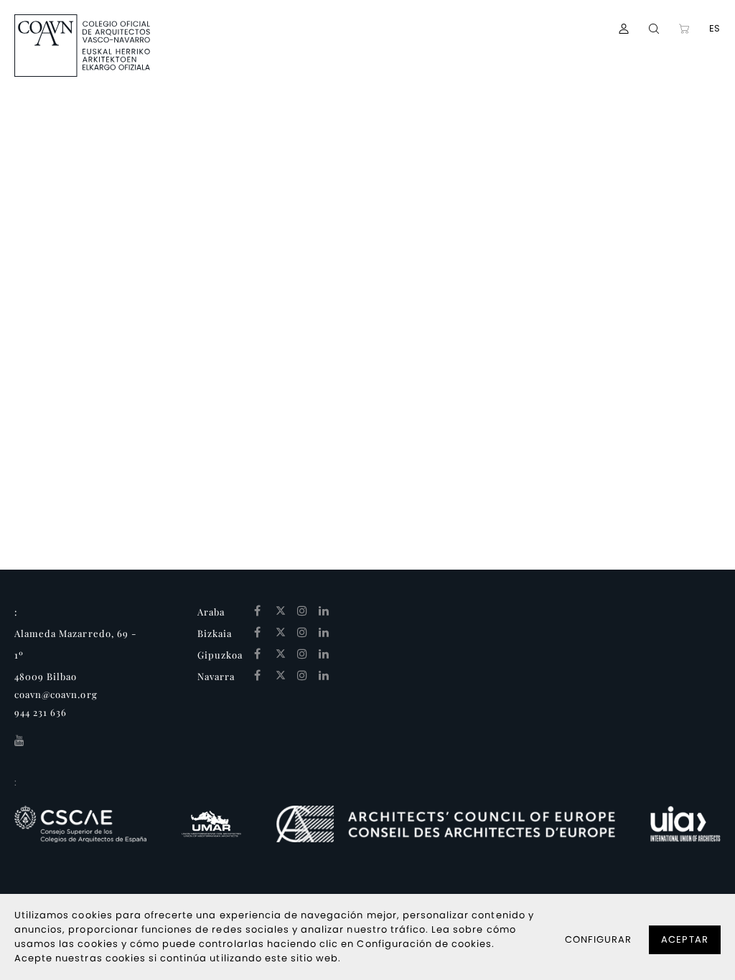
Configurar (598, 939)
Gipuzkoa (220, 655)
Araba (211, 612)
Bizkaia (214, 633)
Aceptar (684, 939)
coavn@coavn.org (56, 694)
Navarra (216, 676)
